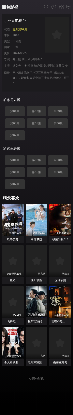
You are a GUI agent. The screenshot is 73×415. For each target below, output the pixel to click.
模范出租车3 (60, 239)
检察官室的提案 (38, 321)
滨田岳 (60, 65)
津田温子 (38, 59)
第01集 (14, 111)
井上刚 (17, 59)
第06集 (58, 123)
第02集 (36, 111)
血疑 (13, 280)
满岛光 (17, 65)
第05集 (36, 123)
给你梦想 (36, 239)
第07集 (14, 135)
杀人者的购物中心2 (16, 362)
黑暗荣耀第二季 (38, 362)
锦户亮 (38, 65)
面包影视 (10, 7)
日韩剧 (17, 41)
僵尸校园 (36, 280)
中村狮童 (27, 65)
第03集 (58, 111)
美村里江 (49, 65)
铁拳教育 (12, 239)
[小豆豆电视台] (57, 35)
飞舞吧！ (12, 321)
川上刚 (26, 59)
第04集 (14, 123)
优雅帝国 (60, 280)
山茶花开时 (60, 362)
